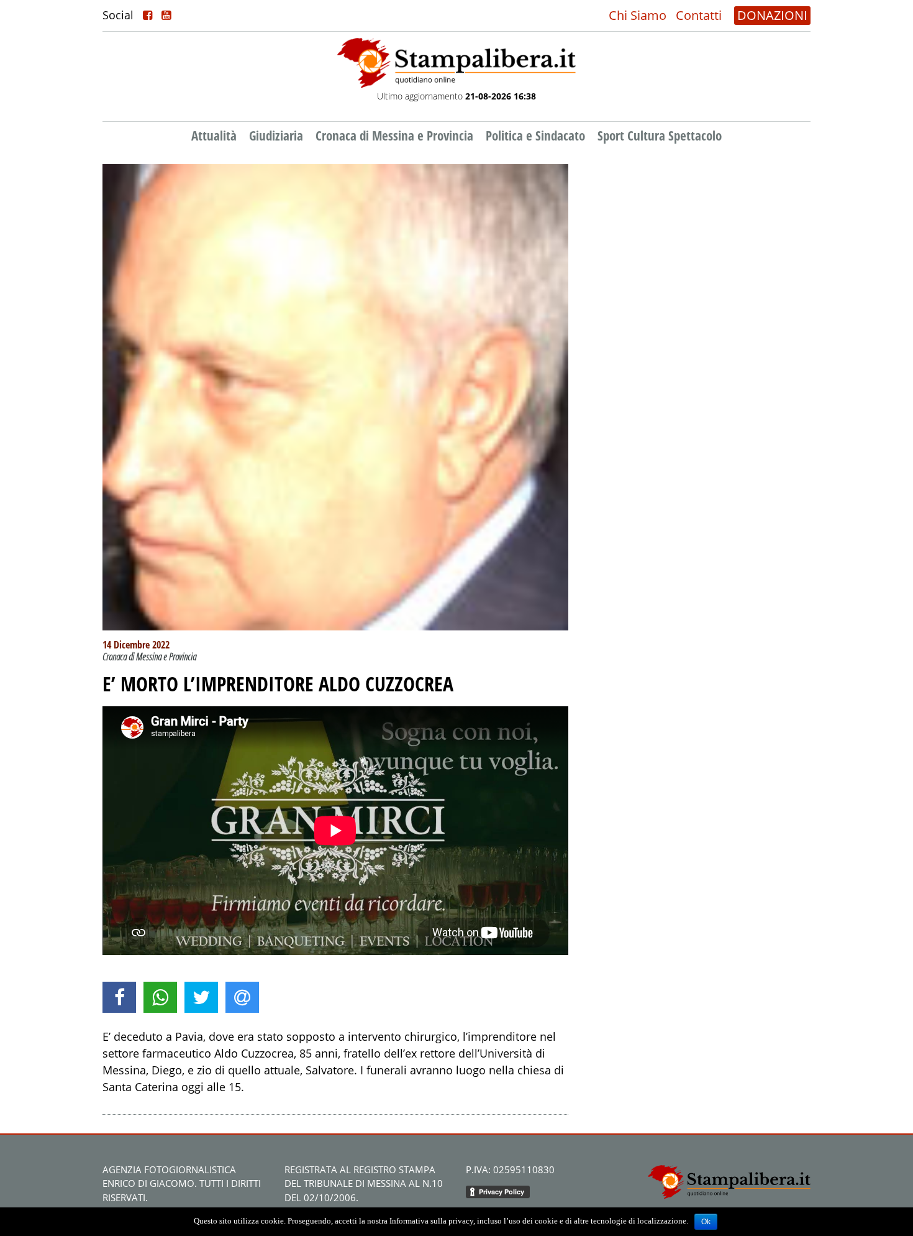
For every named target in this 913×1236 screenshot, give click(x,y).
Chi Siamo (637, 15)
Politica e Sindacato (535, 135)
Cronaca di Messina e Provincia (394, 135)
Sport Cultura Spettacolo (659, 135)
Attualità (214, 135)
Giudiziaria (276, 135)
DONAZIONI (772, 15)
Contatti (699, 15)
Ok (706, 1221)
